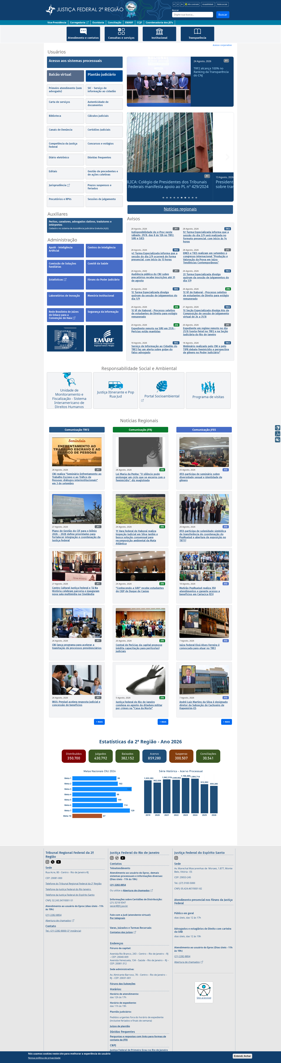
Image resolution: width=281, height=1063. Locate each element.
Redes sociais (222, 4)
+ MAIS (99, 722)
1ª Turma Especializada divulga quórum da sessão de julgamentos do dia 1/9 (154, 295)
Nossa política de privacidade (44, 1057)
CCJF (139, 22)
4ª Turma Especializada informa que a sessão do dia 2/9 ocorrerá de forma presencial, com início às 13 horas (154, 256)
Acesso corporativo (222, 45)
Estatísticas (56, 279)
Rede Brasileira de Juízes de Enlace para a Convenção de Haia (64, 315)
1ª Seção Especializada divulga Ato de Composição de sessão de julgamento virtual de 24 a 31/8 (206, 313)
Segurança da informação (103, 311)
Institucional (159, 37)
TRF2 (228, 228)
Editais (53, 171)
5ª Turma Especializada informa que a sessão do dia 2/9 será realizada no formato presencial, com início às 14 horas (206, 237)
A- (174, 4)
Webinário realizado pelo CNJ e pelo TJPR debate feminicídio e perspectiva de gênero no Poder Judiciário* (206, 349)
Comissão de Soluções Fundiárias (62, 265)
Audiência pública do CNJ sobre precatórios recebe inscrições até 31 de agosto (153, 277)
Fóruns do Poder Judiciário (104, 279)
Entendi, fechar (242, 1056)
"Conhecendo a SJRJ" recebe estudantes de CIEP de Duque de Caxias (140, 589)
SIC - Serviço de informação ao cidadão (102, 89)
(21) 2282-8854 (53, 915)
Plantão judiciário (102, 74)
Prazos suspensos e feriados (99, 187)
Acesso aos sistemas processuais (75, 61)
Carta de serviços (59, 102)
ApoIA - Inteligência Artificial (60, 249)
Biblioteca (55, 115)
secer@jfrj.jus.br (119, 906)
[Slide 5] (178, 197)
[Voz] (277, 433)
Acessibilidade (207, 4)
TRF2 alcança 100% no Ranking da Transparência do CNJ (211, 72)
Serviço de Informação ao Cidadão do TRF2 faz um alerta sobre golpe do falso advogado (154, 349)
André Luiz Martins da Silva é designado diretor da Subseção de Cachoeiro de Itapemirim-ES (203, 705)
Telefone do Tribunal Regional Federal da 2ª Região (74, 883)
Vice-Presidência (56, 22)
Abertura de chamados (58, 920)
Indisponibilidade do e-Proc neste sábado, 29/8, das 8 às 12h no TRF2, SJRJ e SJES (152, 235)
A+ (182, 4)
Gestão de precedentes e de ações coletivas (103, 173)
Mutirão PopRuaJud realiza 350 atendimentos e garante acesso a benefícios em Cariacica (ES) (199, 591)
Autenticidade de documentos (98, 103)
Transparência (197, 37)
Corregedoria (77, 22)
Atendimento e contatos (83, 37)
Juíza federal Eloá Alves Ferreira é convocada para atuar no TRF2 (199, 646)
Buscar (175, 10)
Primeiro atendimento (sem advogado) (65, 89)
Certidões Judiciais (99, 129)
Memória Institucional (101, 295)
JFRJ (228, 289)
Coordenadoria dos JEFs (159, 22)
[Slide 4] (174, 197)
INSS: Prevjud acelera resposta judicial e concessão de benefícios (76, 703)
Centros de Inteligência (101, 247)
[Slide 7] (185, 197)
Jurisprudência (57, 185)
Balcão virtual (60, 74)
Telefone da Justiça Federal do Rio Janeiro (68, 889)
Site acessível (204, 997)
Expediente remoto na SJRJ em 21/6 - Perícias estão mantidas (153, 330)
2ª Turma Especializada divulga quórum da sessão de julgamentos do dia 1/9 (206, 277)
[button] (133, 83)
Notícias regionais (180, 209)
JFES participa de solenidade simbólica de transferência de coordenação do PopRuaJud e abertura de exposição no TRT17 (202, 535)
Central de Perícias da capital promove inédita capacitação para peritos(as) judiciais (139, 648)
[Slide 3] (171, 197)
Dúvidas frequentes (99, 157)
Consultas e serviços (121, 37)
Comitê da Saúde (98, 263)
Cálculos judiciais (98, 115)
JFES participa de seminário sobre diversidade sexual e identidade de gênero (200, 477)
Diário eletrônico (59, 157)
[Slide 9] (192, 197)
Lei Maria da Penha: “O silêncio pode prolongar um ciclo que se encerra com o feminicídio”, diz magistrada (140, 477)
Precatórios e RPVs (60, 199)
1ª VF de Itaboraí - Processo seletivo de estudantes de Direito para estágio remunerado (206, 295)
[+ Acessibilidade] (277, 439)
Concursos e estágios (101, 143)
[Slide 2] (167, 197)
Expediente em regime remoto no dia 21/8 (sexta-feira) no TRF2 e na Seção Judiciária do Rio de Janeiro (205, 331)
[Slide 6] (182, 197)
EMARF (129, 22)
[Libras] (277, 427)
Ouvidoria (98, 22)
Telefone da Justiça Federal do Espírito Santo (70, 894)
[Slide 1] (163, 197)
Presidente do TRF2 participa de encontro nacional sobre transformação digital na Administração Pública (179, 184)
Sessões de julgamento (102, 199)
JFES (225, 469)
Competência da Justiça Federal (63, 145)
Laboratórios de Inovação (64, 295)
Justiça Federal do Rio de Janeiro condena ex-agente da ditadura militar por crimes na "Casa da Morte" (139, 705)
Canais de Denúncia (60, 129)
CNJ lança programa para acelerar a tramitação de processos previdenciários (76, 646)
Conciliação (114, 22)
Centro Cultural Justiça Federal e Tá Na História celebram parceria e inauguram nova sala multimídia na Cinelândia (75, 591)
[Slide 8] (189, 197)
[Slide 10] (196, 197)
